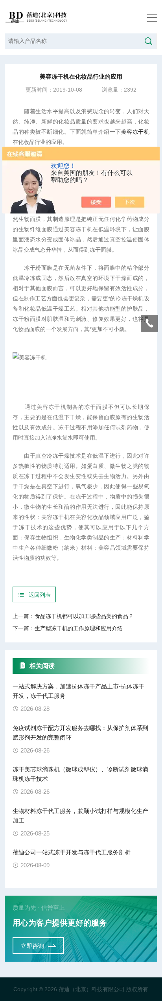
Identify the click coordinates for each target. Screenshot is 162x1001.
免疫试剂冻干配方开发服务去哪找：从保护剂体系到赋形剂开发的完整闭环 (80, 733)
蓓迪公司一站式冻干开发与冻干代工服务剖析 (72, 852)
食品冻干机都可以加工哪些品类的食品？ (84, 616)
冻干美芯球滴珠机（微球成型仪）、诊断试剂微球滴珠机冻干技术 (80, 774)
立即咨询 (32, 945)
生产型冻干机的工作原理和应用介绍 (79, 628)
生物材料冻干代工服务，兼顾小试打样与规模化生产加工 (80, 816)
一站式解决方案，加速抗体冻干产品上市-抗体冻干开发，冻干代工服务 (78, 691)
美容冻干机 (135, 132)
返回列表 (40, 595)
